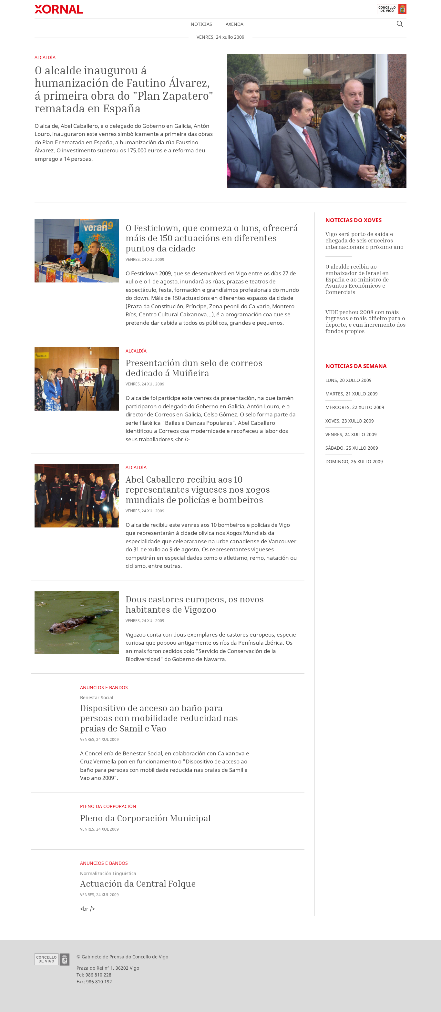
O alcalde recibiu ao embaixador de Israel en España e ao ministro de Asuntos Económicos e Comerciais (357, 279)
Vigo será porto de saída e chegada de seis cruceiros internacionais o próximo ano (364, 240)
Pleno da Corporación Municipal (145, 818)
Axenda (234, 24)
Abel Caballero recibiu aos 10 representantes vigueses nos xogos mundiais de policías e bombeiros (198, 489)
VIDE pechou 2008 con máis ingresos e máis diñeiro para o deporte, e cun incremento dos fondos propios (365, 321)
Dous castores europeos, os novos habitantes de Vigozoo (195, 604)
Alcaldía (45, 57)
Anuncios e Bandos (104, 687)
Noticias (201, 24)
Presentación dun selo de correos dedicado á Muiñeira (194, 367)
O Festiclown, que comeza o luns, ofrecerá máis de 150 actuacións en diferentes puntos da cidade (212, 237)
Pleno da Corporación (108, 806)
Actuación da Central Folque (138, 883)
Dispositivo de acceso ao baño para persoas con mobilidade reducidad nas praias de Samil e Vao (159, 717)
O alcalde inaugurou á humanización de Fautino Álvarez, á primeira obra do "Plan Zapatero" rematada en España (124, 89)
